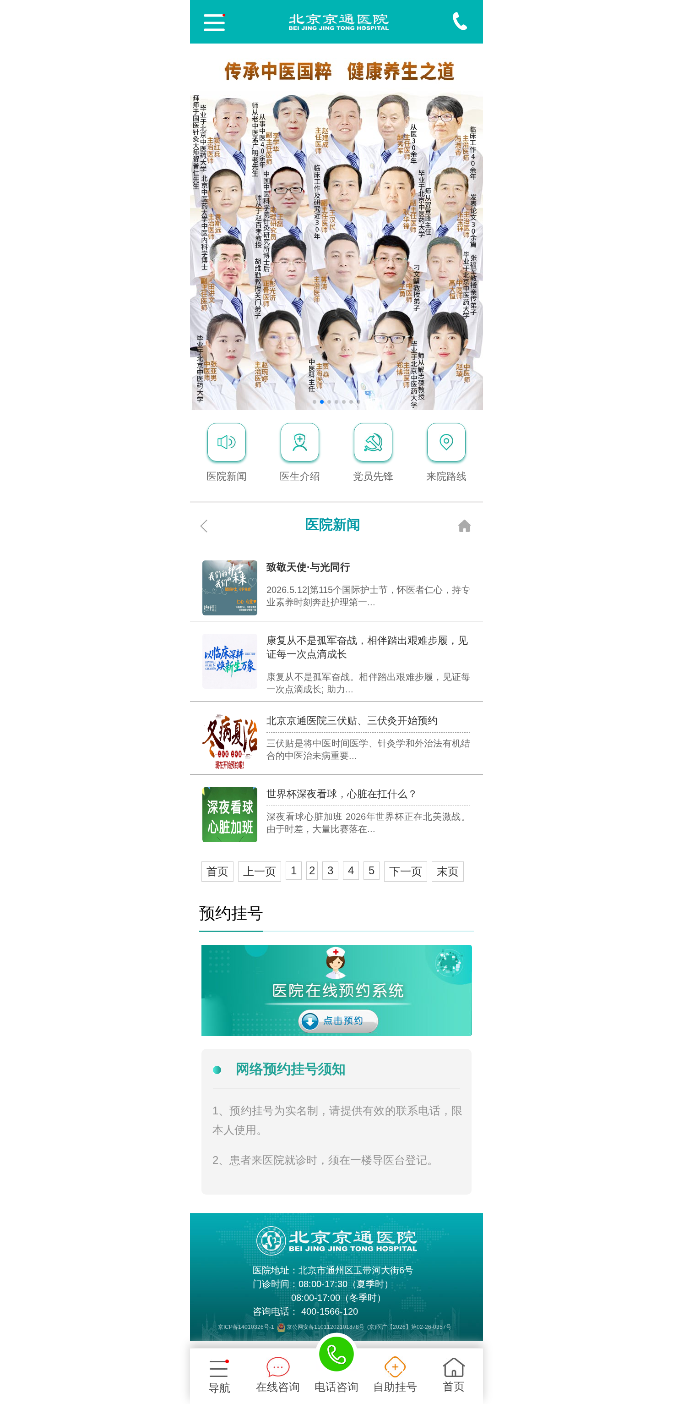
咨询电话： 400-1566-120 (305, 1311)
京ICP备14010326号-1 (246, 1327)
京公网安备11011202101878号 (325, 1327)
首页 (217, 871)
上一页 (259, 871)
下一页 (405, 871)
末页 (448, 871)
